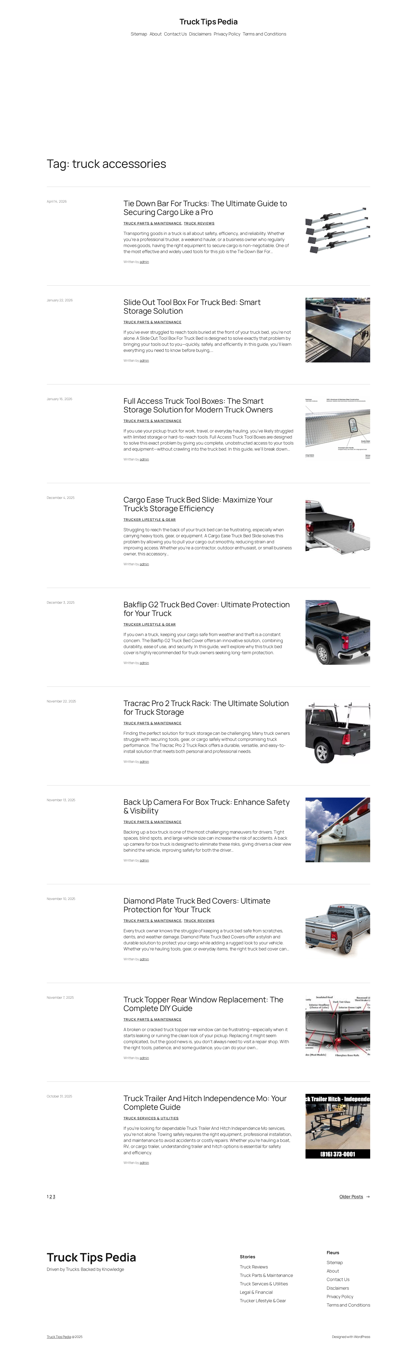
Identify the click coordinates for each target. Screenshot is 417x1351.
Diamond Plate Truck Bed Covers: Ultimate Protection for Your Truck (197, 905)
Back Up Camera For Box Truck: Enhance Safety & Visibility (207, 806)
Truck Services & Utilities (151, 1118)
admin (144, 261)
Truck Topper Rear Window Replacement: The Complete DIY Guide (204, 1003)
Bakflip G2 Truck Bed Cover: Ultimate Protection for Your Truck (207, 608)
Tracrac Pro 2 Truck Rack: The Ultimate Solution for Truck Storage (206, 707)
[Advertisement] (208, 80)
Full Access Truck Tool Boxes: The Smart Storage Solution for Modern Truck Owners (198, 405)
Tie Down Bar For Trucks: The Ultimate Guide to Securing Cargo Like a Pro (205, 207)
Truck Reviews (199, 223)
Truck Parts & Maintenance (152, 223)
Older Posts (355, 1196)
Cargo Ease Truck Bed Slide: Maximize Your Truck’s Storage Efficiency (198, 504)
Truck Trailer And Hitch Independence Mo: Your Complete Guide (205, 1102)
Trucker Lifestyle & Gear (150, 519)
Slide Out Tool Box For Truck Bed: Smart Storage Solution (192, 306)
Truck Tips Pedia (208, 21)
